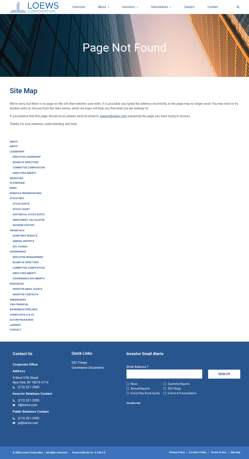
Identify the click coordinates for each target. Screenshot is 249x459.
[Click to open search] (237, 7)
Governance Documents (29, 278)
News (13, 188)
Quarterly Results (25, 235)
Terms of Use (218, 452)
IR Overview (17, 183)
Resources (17, 283)
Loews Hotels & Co (22, 314)
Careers (15, 325)
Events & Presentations (25, 193)
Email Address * (143, 366)
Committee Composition (29, 167)
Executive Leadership (27, 157)
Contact (15, 329)
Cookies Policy (197, 452)
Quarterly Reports (179, 383)
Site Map (235, 452)
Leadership (17, 151)
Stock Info (17, 198)
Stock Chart (21, 209)
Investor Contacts (25, 294)
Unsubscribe (133, 403)
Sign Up (224, 374)
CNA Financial (19, 304)
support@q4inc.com (113, 116)
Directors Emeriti (24, 173)
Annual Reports (23, 241)
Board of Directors (26, 162)
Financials (17, 230)
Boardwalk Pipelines (23, 309)
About (14, 141)
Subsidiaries (18, 299)
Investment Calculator (29, 220)
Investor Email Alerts (27, 289)
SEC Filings (20, 246)
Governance (18, 251)
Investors (16, 178)
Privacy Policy (177, 452)
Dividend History (24, 225)
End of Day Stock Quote (145, 393)
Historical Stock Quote (29, 214)
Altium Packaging (21, 319)
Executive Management (28, 257)
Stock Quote (21, 203)
